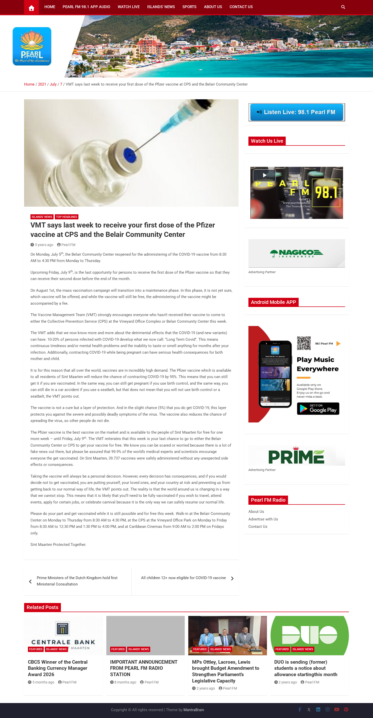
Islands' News (42, 217)
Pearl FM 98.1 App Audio (86, 7)
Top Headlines (66, 217)
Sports (189, 7)
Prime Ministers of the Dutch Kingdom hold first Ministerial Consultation (77, 581)
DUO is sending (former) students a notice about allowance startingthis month (305, 668)
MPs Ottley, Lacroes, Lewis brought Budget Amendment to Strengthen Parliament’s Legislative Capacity (225, 671)
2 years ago (206, 688)
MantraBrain (193, 710)
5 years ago (44, 245)
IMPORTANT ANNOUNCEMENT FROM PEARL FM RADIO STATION (143, 668)
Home (49, 7)
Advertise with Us (263, 519)
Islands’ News (161, 7)
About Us (213, 7)
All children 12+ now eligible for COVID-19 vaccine (183, 578)
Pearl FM (68, 245)
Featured (35, 649)
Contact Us (241, 7)
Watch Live (129, 7)
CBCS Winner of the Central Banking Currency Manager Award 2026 (58, 668)
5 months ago (43, 682)
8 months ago (125, 682)
